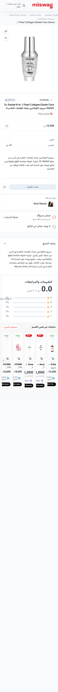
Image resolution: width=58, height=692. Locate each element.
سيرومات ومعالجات (46, 18)
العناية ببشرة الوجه (17, 15)
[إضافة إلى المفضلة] (7, 126)
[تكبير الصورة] (6, 38)
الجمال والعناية (51, 15)
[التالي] (3, 360)
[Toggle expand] (5, 243)
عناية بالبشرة (35, 15)
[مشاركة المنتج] (6, 31)
